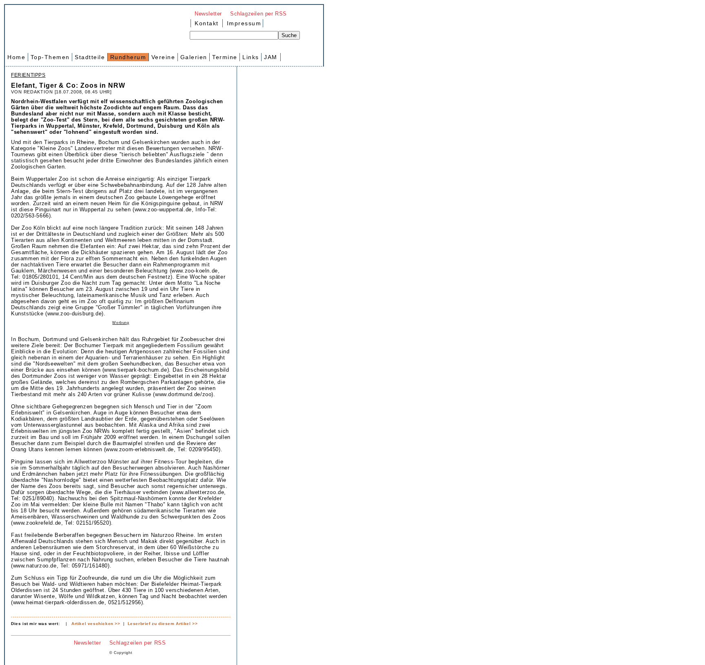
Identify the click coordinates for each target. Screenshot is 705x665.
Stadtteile (90, 57)
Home (16, 57)
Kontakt (207, 23)
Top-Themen (50, 57)
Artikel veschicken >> (95, 623)
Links (250, 57)
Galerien (193, 57)
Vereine (163, 57)
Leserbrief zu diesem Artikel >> (163, 623)
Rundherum (128, 57)
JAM (270, 57)
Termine (224, 57)
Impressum (242, 23)
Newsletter (208, 14)
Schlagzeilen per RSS (258, 14)
